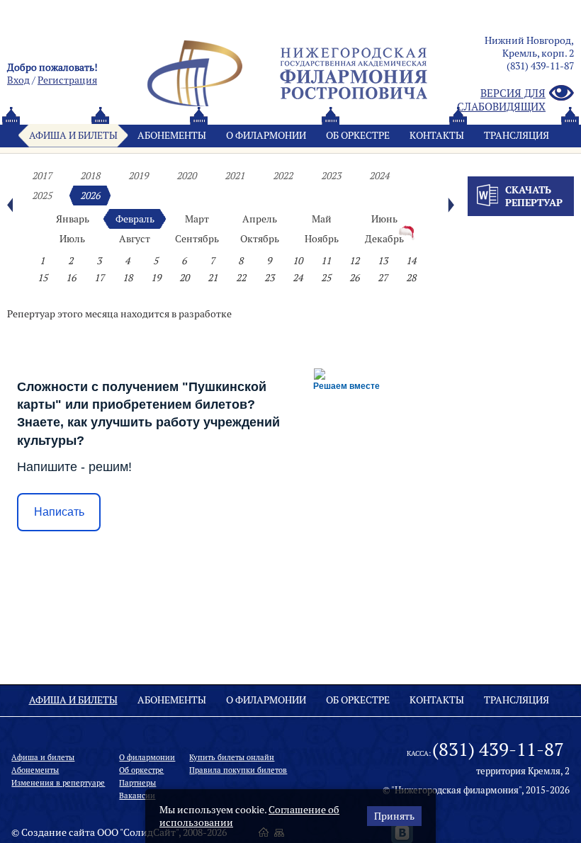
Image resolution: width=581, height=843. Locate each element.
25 (326, 277)
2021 (234, 175)
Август (134, 238)
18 (127, 277)
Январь (72, 219)
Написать (59, 512)
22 (241, 277)
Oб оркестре (358, 135)
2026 (90, 195)
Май (322, 219)
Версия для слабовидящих (501, 99)
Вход (18, 80)
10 (298, 260)
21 (213, 277)
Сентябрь (197, 238)
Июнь (384, 219)
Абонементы (171, 135)
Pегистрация (67, 80)
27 (383, 277)
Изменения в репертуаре (58, 783)
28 (411, 277)
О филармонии (266, 135)
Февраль (134, 219)
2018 (90, 175)
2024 (379, 175)
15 (42, 277)
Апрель (259, 219)
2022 (283, 175)
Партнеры (137, 783)
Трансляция (516, 135)
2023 (331, 175)
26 (354, 277)
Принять (394, 816)
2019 (138, 175)
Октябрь (259, 238)
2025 (42, 195)
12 (354, 260)
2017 (42, 175)
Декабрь (384, 238)
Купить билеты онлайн (231, 757)
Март (197, 219)
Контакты (437, 135)
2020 (186, 175)
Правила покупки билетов (238, 770)
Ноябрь (322, 238)
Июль (72, 238)
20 (184, 277)
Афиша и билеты (73, 135)
